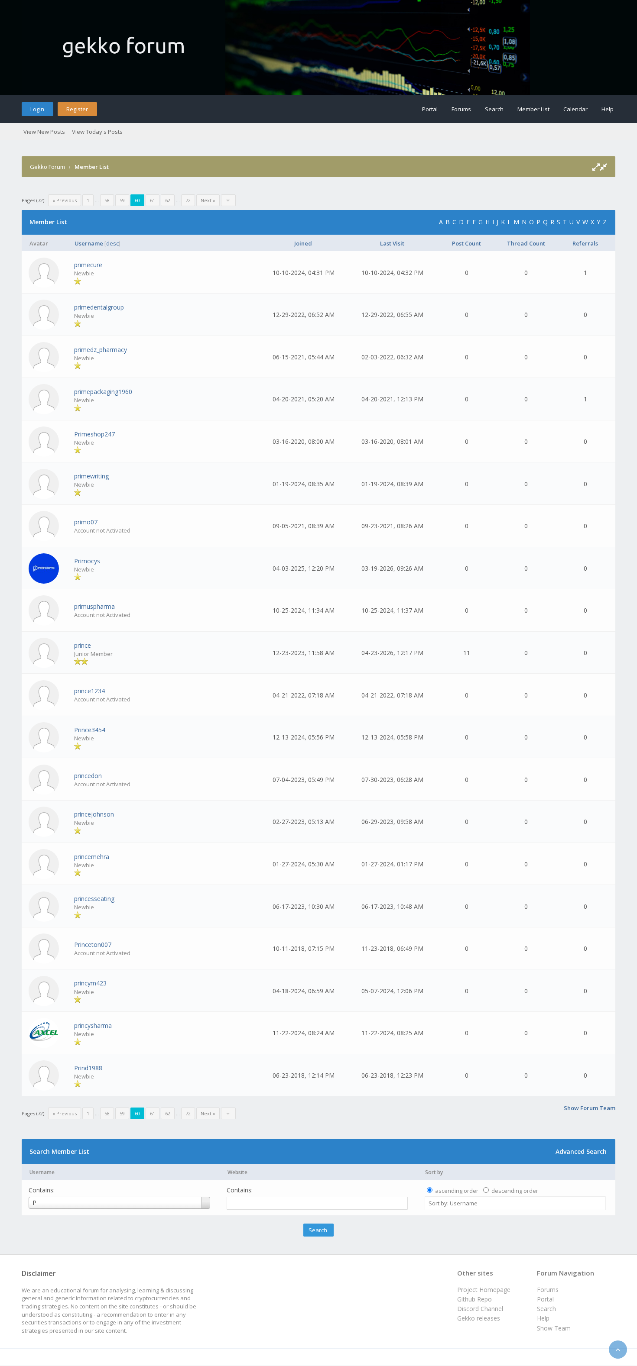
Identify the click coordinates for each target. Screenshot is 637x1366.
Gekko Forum (47, 167)
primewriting (91, 476)
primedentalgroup (99, 307)
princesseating (94, 899)
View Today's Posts (97, 132)
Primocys (87, 561)
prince (82, 645)
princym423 (90, 983)
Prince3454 (89, 730)
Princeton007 (92, 944)
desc (112, 243)
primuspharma (94, 606)
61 (152, 200)
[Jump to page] (228, 200)
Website (237, 1172)
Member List (533, 109)
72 (188, 200)
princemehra (91, 857)
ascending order (456, 1191)
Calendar (575, 109)
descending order (514, 1191)
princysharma (93, 1025)
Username (42, 1172)
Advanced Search (581, 1151)
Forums (461, 109)
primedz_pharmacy (100, 350)
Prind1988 (88, 1068)
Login (37, 109)
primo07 (86, 522)
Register (77, 109)
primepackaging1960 (103, 392)
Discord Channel (480, 1309)
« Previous (64, 200)
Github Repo (474, 1299)
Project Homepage (483, 1289)
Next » (208, 200)
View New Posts (44, 132)
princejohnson (94, 814)
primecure (88, 265)
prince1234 (89, 691)
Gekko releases (478, 1318)
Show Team (554, 1328)
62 (167, 200)
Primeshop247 (94, 434)
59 (122, 200)
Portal (430, 109)
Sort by (434, 1172)
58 (107, 200)
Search (494, 109)
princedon (88, 776)
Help (607, 109)
